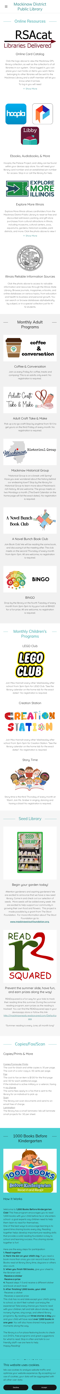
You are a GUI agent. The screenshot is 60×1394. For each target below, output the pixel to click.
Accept (44, 1387)
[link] (30, 6)
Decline (16, 1387)
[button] (7, 6)
